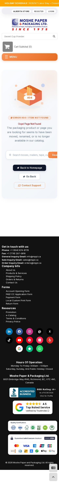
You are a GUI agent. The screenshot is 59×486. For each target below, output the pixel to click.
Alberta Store (21, 11)
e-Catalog (11, 315)
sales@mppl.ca (30, 259)
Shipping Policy (13, 276)
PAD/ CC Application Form (19, 294)
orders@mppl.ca (32, 263)
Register (38, 11)
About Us (10, 270)
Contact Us (11, 282)
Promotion (11, 312)
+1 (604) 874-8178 (19, 250)
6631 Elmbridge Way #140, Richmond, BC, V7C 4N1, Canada (29, 381)
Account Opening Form (18, 291)
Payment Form (13, 297)
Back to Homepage (31, 167)
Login (51, 11)
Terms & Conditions (16, 318)
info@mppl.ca (34, 256)
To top (53, 477)
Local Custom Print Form (18, 300)
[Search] (54, 36)
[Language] (53, 468)
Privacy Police (13, 321)
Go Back (31, 176)
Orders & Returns (15, 279)
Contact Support (31, 185)
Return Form (12, 303)
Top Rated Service (38, 407)
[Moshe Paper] (29, 24)
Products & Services (16, 273)
